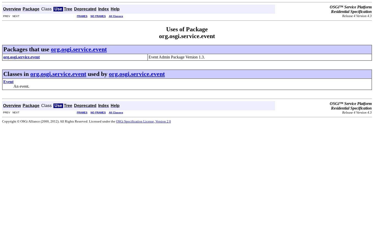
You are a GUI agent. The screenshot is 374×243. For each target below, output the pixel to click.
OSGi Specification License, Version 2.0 (143, 121)
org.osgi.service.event (79, 49)
